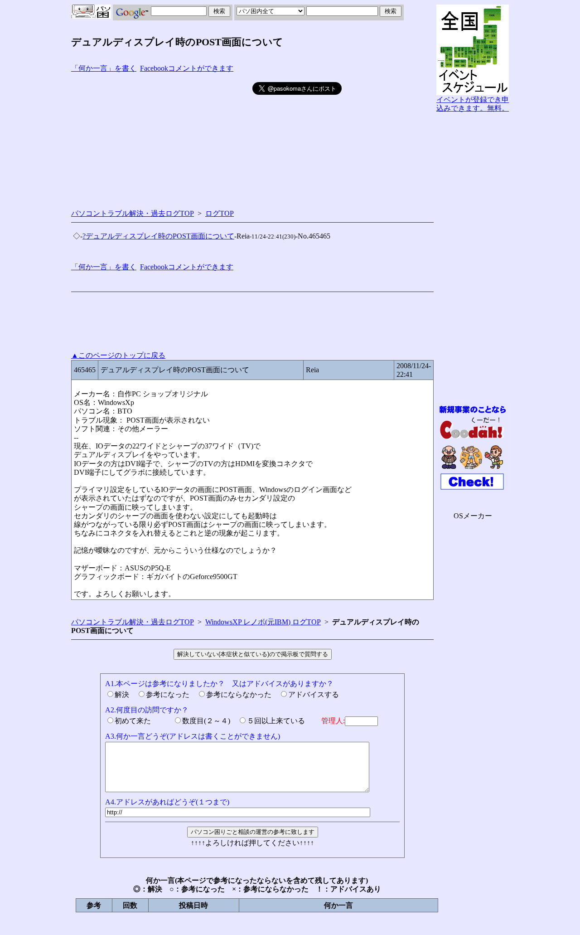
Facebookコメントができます (186, 68)
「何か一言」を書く (103, 68)
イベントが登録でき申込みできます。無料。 (472, 104)
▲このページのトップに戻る (118, 355)
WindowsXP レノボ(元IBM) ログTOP (263, 622)
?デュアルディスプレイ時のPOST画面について (158, 236)
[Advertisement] (162, 138)
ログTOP (219, 213)
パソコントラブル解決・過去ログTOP (132, 213)
